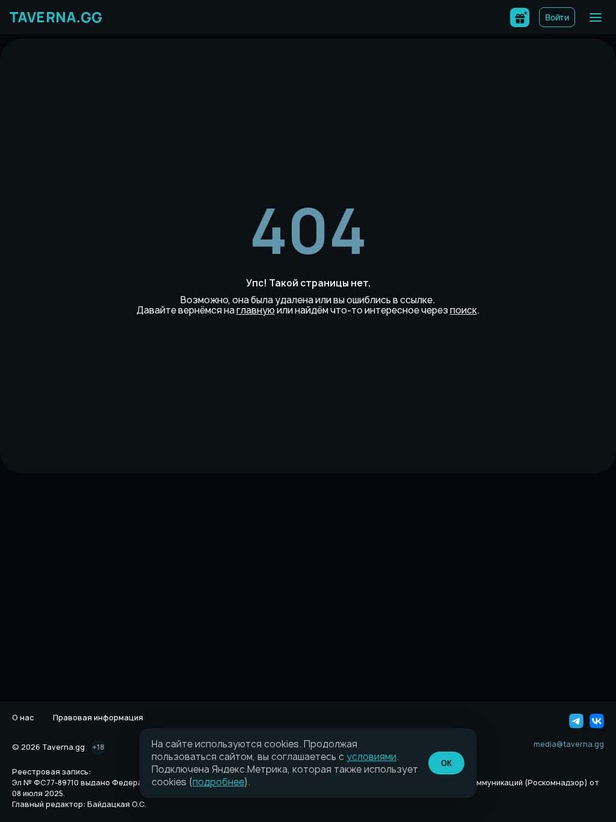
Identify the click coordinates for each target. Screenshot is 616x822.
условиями (371, 756)
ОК (446, 763)
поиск (463, 310)
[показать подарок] (519, 17)
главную (255, 310)
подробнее (218, 782)
